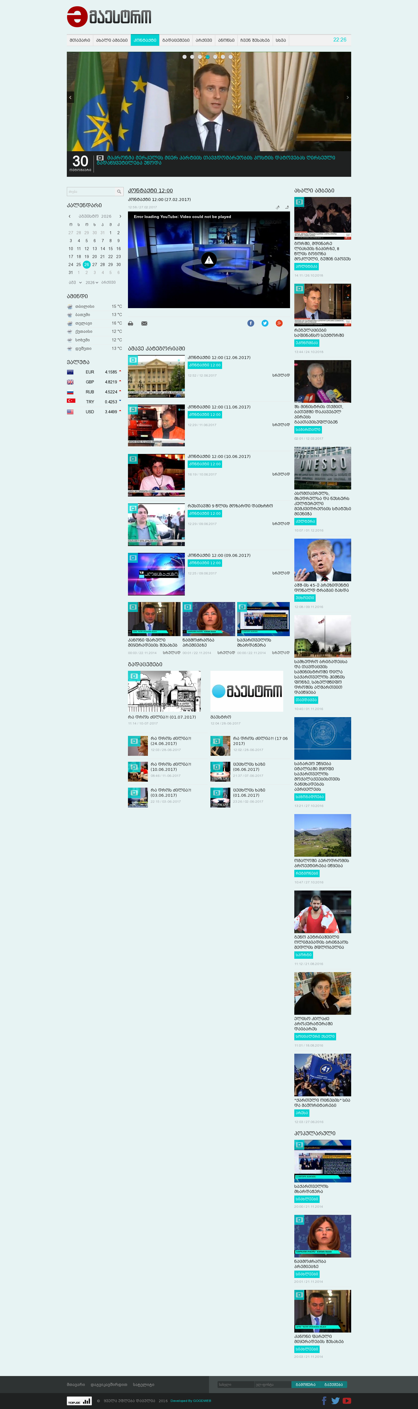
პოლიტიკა (306, 267)
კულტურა (305, 522)
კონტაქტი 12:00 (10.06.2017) (219, 456)
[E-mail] (147, 324)
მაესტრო (220, 717)
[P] (70, 97)
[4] (207, 57)
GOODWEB (202, 1401)
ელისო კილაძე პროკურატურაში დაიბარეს (313, 1023)
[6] (223, 57)
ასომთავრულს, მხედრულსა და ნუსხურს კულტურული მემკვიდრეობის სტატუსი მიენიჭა (322, 503)
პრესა (302, 1113)
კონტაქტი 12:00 (150, 191)
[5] (215, 57)
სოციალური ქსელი (315, 1037)
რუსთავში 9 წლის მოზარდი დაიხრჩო (230, 506)
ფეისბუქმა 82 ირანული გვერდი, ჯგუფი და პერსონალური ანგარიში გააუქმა (207, 158)
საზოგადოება (310, 797)
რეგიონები (307, 873)
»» (120, 216)
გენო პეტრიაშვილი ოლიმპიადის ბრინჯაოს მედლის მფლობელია (321, 942)
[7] (230, 57)
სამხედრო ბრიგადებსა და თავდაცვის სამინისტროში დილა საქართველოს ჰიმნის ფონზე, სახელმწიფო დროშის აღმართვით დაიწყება (320, 677)
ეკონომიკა (307, 343)
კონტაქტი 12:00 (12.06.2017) (219, 357)
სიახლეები (307, 1199)
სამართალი (308, 430)
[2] (192, 57)
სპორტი (304, 955)
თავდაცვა (306, 700)
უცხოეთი (305, 598)
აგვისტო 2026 (95, 216)
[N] (347, 97)
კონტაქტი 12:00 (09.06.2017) (219, 555)
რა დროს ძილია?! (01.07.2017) (162, 717)
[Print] (134, 324)
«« (70, 216)
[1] (184, 57)
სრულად (281, 375)
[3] (200, 57)
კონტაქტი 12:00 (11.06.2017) (219, 407)
